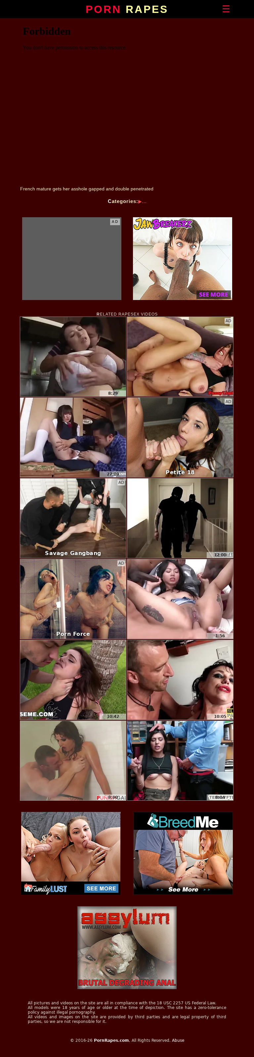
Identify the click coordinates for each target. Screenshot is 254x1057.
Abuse (178, 1040)
